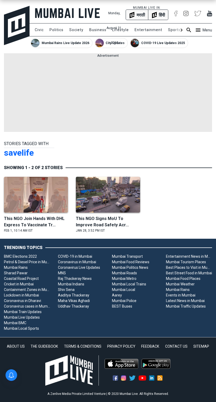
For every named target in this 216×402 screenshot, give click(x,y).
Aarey (117, 295)
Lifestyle (120, 30)
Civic (39, 30)
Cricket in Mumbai (19, 284)
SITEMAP (201, 346)
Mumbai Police (124, 301)
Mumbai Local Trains (129, 284)
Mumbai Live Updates (22, 317)
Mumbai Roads (124, 273)
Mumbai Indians (71, 284)
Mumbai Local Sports (21, 328)
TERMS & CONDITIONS (82, 346)
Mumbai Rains (16, 267)
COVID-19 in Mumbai (75, 256)
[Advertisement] (108, 95)
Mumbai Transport (127, 256)
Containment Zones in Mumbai (27, 290)
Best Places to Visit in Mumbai (189, 267)
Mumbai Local (123, 290)
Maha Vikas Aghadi (74, 301)
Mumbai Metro (124, 278)
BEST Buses (122, 306)
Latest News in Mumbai (185, 301)
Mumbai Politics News (130, 267)
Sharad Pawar (16, 273)
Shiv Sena (66, 290)
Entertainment (148, 30)
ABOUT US (16, 346)
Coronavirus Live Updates (79, 267)
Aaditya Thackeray (73, 295)
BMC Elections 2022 (20, 256)
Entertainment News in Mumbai (189, 256)
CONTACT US (176, 346)
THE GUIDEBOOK (44, 346)
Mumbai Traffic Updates (186, 306)
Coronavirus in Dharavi (22, 301)
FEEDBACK (150, 346)
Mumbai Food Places (183, 278)
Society (76, 30)
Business (97, 30)
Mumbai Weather (180, 284)
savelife (19, 153)
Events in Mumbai (180, 295)
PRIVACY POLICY (121, 346)
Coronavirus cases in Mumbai (27, 306)
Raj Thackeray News (75, 278)
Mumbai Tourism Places (186, 262)
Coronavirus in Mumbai (77, 262)
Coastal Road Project (21, 278)
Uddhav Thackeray (73, 306)
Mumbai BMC (15, 323)
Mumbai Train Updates (23, 312)
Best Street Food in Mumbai (189, 273)
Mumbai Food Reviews (130, 262)
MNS (62, 273)
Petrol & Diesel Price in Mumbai (27, 262)
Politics (56, 30)
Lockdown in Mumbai (21, 295)
